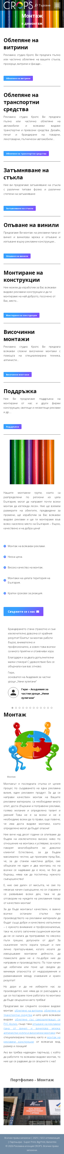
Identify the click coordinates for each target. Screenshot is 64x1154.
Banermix (51, 1142)
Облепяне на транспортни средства (21, 102)
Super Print (30, 1142)
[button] (12, 708)
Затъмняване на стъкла (26, 174)
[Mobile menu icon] (57, 5)
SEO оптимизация (50, 1137)
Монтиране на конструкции (23, 276)
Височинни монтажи (19, 335)
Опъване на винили (31, 225)
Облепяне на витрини (21, 43)
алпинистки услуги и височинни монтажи (29, 1032)
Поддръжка (20, 391)
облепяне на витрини (29, 1010)
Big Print (41, 1142)
